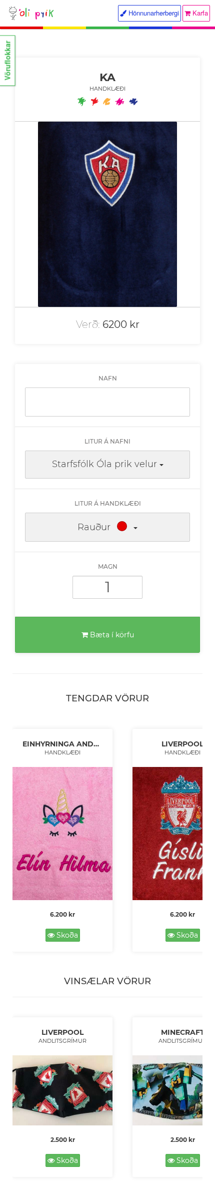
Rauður (94, 527)
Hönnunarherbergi (152, 13)
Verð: (88, 324)
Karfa (199, 13)
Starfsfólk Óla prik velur (104, 464)
